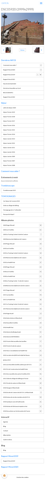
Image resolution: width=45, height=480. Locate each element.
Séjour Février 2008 (9, 165)
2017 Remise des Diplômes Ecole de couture (22, 309)
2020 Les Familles (22, 230)
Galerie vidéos (7, 439)
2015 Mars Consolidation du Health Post (22, 350)
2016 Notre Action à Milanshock (22, 318)
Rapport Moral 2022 (9, 97)
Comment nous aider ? (10, 65)
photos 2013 (22, 360)
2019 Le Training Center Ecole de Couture (22, 253)
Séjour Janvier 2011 (9, 147)
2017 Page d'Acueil (22, 290)
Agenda (5, 422)
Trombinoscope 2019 (9, 190)
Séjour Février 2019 (9, 112)
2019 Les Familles (22, 248)
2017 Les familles (22, 295)
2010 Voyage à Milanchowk (22, 388)
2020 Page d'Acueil (22, 225)
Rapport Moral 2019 (9, 74)
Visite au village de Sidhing (11, 205)
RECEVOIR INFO (8, 92)
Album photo (7, 435)
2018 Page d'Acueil (22, 267)
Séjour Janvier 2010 (9, 152)
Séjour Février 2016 (9, 125)
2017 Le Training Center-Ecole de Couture (22, 304)
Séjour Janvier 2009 (9, 156)
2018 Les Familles (22, 271)
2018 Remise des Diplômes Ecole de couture (22, 285)
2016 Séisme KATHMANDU (22, 337)
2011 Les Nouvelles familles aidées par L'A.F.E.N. (22, 364)
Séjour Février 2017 (9, 121)
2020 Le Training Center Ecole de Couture (22, 234)
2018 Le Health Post (22, 276)
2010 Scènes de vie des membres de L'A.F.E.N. (22, 397)
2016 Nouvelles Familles (22, 323)
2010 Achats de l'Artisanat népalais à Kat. (22, 406)
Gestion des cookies (22, 477)
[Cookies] (4, 475)
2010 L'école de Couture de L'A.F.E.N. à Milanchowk (22, 392)
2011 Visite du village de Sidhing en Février (22, 378)
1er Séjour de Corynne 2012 (11, 201)
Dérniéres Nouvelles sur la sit (12, 88)
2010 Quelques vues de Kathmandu (22, 402)
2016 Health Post (22, 327)
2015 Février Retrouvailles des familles (22, 341)
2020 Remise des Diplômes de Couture (22, 239)
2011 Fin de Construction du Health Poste (22, 369)
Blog (4, 426)
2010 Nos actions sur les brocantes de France (22, 411)
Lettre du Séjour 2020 (9, 108)
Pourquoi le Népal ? (8, 214)
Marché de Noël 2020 (9, 84)
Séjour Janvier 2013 (9, 139)
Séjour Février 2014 (9, 134)
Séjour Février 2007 (9, 161)
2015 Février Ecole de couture (22, 346)
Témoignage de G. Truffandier (12, 210)
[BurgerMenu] (41, 3)
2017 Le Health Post (22, 299)
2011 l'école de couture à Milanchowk (22, 383)
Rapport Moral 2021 (9, 79)
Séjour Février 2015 (9, 130)
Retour (22, 50)
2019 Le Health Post (22, 262)
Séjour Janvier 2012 (9, 143)
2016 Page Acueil (22, 313)
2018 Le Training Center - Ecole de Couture (22, 281)
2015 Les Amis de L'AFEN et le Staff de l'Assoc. (22, 355)
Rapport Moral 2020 (9, 70)
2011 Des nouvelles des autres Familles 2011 (22, 374)
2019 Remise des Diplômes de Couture (22, 257)
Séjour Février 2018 (9, 116)
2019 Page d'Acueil (22, 244)
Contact (5, 431)
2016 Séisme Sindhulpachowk (22, 332)
